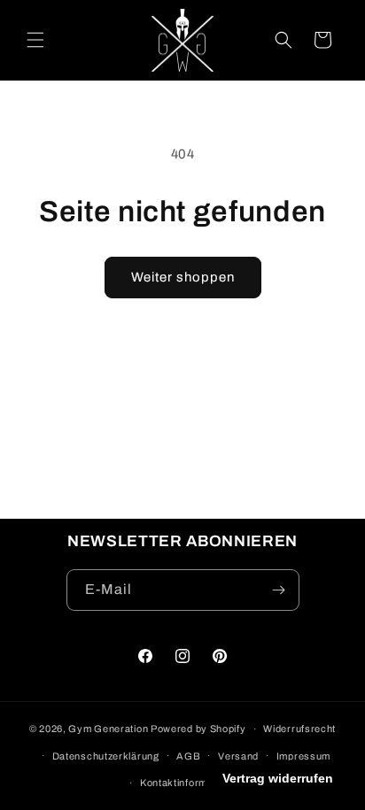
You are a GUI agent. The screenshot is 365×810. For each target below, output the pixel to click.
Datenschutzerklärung (105, 756)
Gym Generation (108, 728)
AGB (188, 756)
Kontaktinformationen (191, 782)
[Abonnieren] (279, 590)
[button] (35, 39)
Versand (238, 756)
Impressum (303, 756)
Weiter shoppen (183, 277)
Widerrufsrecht (299, 728)
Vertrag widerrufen (277, 778)
